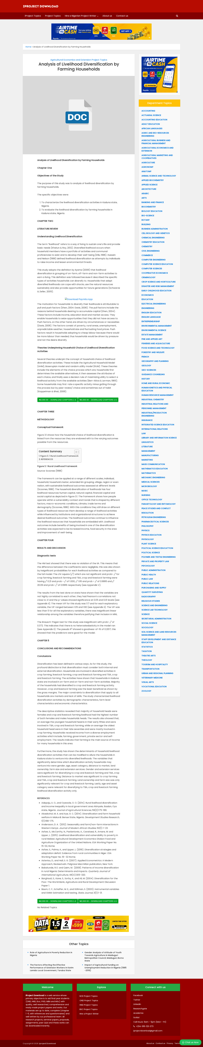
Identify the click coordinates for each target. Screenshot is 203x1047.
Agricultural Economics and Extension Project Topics (78, 59)
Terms (177, 1043)
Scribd (136, 1017)
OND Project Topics (89, 1000)
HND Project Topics (89, 1005)
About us (107, 15)
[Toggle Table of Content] (75, 452)
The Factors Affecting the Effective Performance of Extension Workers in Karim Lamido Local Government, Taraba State (51, 968)
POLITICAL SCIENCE (151, 552)
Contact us (122, 15)
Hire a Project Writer (89, 1013)
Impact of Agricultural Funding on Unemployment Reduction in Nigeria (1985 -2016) (105, 968)
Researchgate (140, 1008)
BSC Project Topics (88, 1009)
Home (28, 46)
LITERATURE (147, 446)
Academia (138, 1013)
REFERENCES (47, 459)
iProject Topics (33, 15)
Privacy (170, 1043)
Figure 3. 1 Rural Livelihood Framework (59, 456)
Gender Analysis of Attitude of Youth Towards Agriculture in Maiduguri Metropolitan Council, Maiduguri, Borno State (104, 956)
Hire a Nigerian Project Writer (80, 15)
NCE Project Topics (88, 996)
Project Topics (53, 15)
